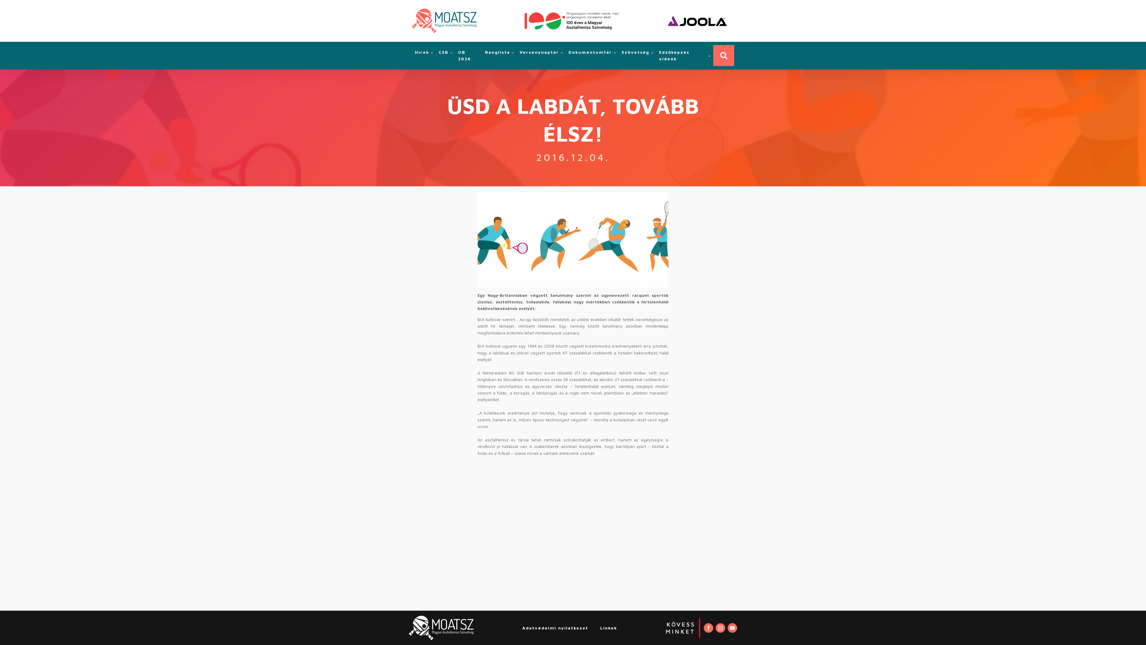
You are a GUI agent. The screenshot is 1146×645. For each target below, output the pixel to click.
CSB (444, 52)
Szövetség (635, 52)
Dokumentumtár (590, 52)
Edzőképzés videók (674, 55)
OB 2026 (464, 55)
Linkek (608, 627)
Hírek (422, 52)
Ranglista (497, 52)
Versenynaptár (539, 52)
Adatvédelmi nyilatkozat (555, 627)
